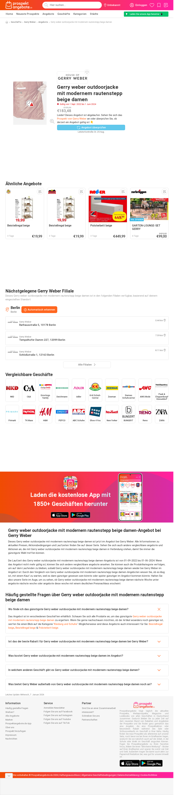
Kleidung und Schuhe (65, 624)
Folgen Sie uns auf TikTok (57, 723)
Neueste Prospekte (27, 13)
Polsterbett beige (48, 627)
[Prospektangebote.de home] (18, 5)
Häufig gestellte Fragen (16, 708)
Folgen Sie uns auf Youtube (57, 719)
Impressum (10, 735)
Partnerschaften (89, 719)
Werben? (9, 712)
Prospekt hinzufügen (15, 731)
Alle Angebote (12, 716)
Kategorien (79, 13)
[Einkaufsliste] (166, 5)
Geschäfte (63, 13)
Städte (94, 13)
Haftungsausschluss (69, 775)
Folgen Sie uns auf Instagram (58, 715)
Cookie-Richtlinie (149, 775)
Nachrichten (11, 738)
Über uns (9, 727)
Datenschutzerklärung (128, 775)
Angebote (48, 13)
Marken (9, 719)
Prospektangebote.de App (18, 723)
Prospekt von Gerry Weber (71, 118)
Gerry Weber (30, 22)
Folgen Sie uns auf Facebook (58, 711)
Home (9, 13)
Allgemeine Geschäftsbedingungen (98, 775)
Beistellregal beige (25, 627)
